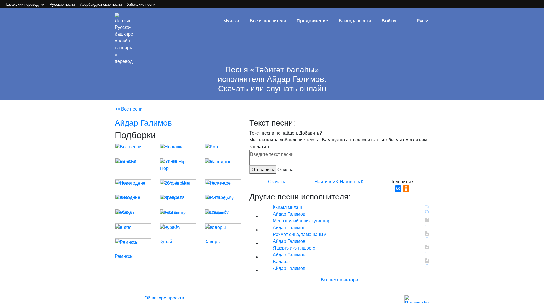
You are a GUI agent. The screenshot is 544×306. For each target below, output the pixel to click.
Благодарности (355, 20)
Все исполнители (268, 20)
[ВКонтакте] (398, 188)
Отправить (263, 169)
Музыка (231, 20)
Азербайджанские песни (101, 4)
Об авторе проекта (164, 298)
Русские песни (62, 4)
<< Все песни (129, 109)
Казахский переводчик (25, 4)
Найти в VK (326, 181)
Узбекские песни (141, 4)
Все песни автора (339, 279)
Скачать (276, 181)
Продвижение (312, 20)
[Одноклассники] (406, 188)
